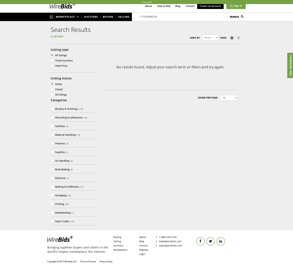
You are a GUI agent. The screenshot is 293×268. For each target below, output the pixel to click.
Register (144, 249)
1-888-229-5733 (168, 237)
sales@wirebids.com (170, 245)
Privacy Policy (106, 261)
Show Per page (208, 97)
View (223, 37)
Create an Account (210, 6)
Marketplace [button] (66, 16)
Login (142, 254)
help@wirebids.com (170, 241)
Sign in (238, 6)
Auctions (91, 16)
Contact (190, 6)
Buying (108, 16)
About (148, 6)
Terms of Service (88, 261)
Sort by (195, 37)
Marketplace (120, 249)
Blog (177, 6)
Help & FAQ (163, 6)
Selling (123, 16)
